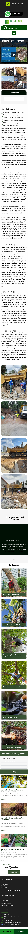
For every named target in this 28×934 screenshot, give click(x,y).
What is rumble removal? (9, 758)
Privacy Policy (4, 887)
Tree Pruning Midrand (10, 717)
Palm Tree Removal (6, 903)
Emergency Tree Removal (7, 905)
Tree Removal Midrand (11, 595)
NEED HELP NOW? (11, 27)
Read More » (3, 799)
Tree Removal (4, 902)
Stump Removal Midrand (12, 747)
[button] (14, 33)
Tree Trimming (4, 885)
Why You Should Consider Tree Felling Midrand (12, 850)
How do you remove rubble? (10, 761)
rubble (11, 128)
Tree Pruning (4, 884)
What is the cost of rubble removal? (12, 767)
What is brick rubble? (8, 764)
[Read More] (14, 531)
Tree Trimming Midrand (11, 687)
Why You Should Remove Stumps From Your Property (12, 819)
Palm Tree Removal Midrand (13, 625)
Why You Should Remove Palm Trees (12, 790)
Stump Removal (5, 900)
